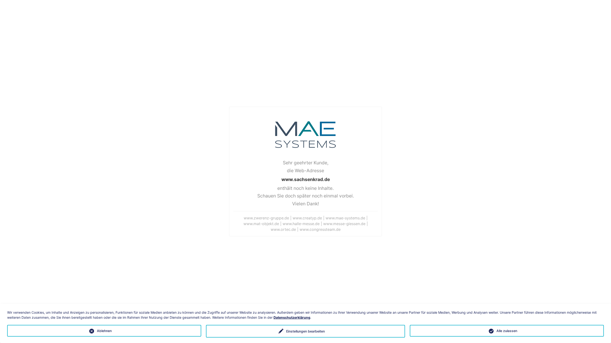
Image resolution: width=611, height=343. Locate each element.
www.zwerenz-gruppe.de (266, 218)
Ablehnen (104, 331)
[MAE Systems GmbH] (305, 134)
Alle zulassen (506, 331)
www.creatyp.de (307, 218)
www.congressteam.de (320, 229)
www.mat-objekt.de (261, 223)
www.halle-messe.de (301, 223)
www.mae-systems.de (345, 218)
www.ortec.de (283, 229)
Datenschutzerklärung (292, 317)
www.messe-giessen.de (344, 223)
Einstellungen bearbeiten (305, 331)
